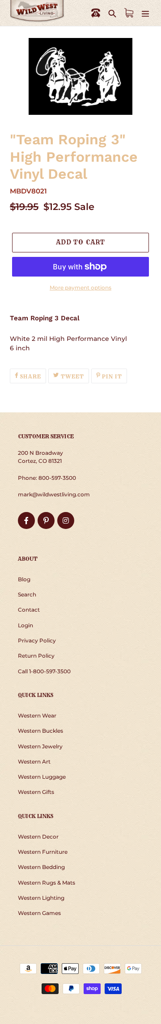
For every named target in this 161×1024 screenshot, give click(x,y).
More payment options (80, 287)
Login (25, 625)
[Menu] (145, 13)
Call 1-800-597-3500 (44, 671)
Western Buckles (40, 730)
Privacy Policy (37, 640)
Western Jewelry (40, 746)
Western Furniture (43, 851)
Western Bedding (41, 867)
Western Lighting (41, 897)
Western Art (34, 761)
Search (27, 594)
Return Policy (36, 655)
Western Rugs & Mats (46, 882)
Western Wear (37, 715)
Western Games (39, 913)
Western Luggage (42, 776)
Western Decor (38, 836)
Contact (29, 609)
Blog (24, 579)
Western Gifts (36, 792)
